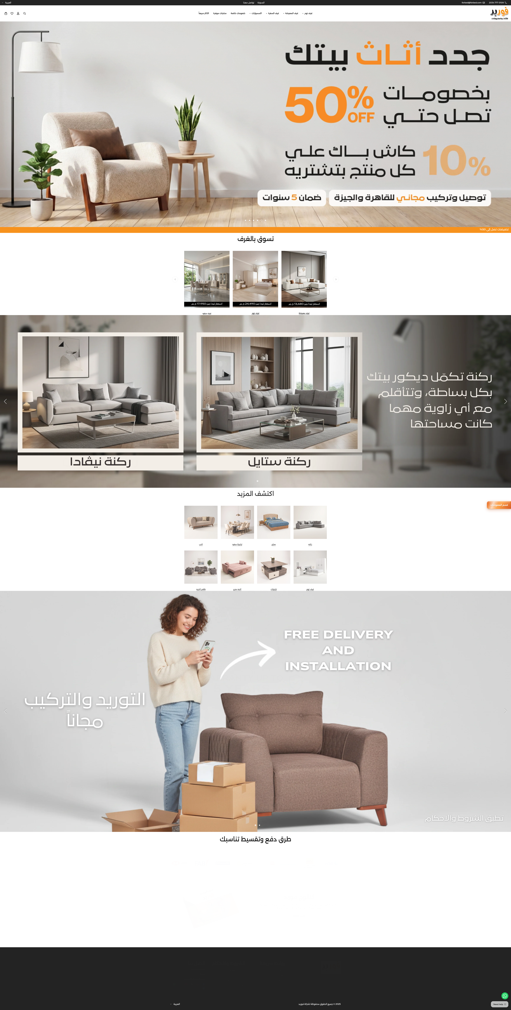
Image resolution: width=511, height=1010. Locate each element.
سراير (274, 544)
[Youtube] (186, 981)
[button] (6, 13)
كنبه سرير (237, 589)
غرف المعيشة (291, 13)
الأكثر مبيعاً (204, 13)
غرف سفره (207, 313)
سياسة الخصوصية (236, 967)
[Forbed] (499, 13)
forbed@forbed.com (194, 976)
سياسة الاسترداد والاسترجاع (232, 977)
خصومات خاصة (238, 13)
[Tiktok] (180, 981)
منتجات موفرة (219, 13)
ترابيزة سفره (237, 544)
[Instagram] (197, 981)
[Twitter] (192, 981)
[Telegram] (203, 985)
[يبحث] (24, 13)
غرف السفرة (273, 13)
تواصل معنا (248, 2)
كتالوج (282, 967)
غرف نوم (308, 13)
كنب (201, 544)
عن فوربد (280, 977)
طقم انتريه (201, 589)
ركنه (310, 544)
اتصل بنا (281, 982)
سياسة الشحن (238, 972)
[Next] (175, 279)
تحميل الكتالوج (299, 913)
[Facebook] (203, 981)
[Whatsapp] (174, 981)
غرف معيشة (304, 313)
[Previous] (336, 279)
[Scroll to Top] (5, 995)
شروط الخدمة (239, 982)
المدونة (260, 2)
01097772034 (198, 967)
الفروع (282, 972)
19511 (202, 971)
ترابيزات (274, 589)
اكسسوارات (257, 13)
